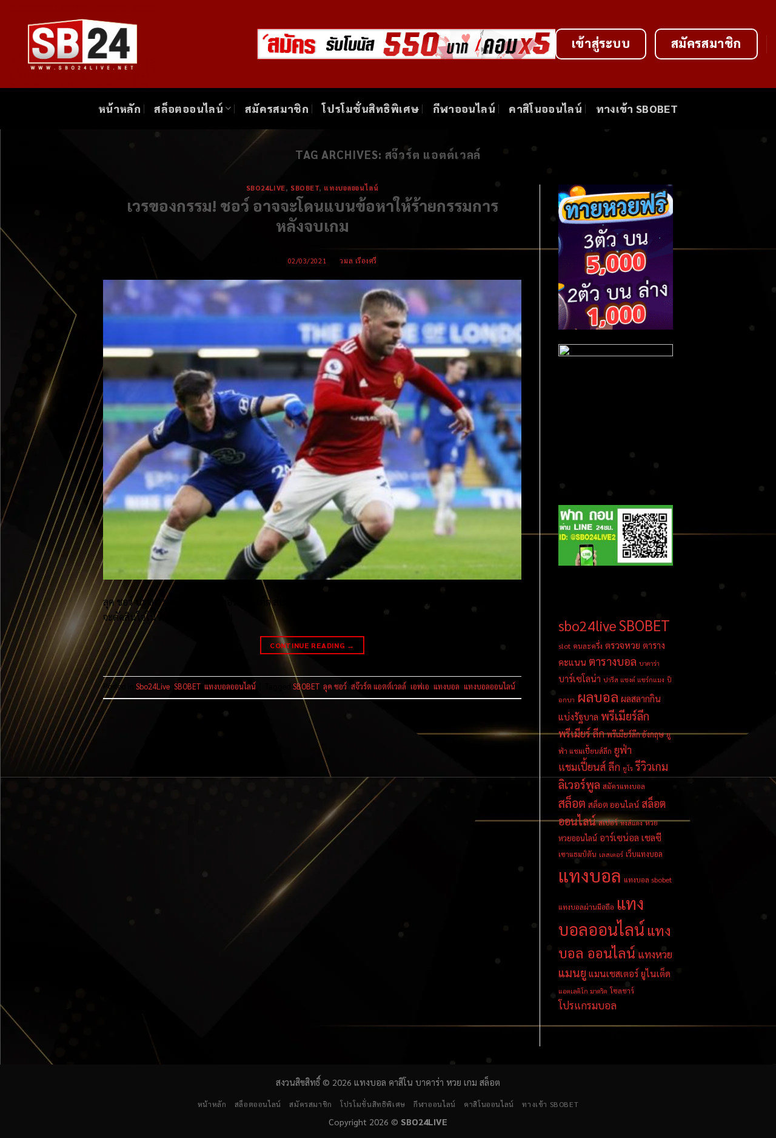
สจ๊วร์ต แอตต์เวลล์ (378, 686)
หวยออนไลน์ (577, 838)
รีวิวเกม (651, 766)
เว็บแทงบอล (644, 853)
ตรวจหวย (622, 645)
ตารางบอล (613, 661)
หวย (651, 822)
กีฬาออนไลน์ (464, 108)
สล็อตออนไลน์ (188, 108)
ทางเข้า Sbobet (637, 108)
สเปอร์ (608, 822)
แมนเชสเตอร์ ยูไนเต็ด (630, 973)
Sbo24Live (266, 187)
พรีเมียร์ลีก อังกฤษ (635, 734)
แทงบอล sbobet (648, 879)
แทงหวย (655, 954)
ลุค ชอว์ (335, 686)
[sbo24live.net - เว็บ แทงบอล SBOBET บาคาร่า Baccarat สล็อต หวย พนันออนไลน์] (124, 44)
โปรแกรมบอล (587, 1005)
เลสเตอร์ (611, 854)
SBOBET (304, 187)
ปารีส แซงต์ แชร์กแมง (633, 679)
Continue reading (312, 645)
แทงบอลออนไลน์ (351, 187)
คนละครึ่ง (588, 646)
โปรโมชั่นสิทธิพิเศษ (370, 108)
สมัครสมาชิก (277, 108)
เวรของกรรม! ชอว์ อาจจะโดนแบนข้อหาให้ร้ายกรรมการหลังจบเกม (312, 215)
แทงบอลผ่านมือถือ (586, 907)
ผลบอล (597, 696)
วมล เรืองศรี (358, 260)
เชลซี (651, 837)
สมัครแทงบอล (624, 786)
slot (564, 646)
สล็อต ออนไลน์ (613, 804)
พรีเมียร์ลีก (625, 715)
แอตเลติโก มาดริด (582, 991)
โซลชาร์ (622, 990)
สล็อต (572, 803)
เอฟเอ (419, 686)
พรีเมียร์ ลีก (581, 733)
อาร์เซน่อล (619, 837)
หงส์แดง (631, 823)
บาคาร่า (649, 663)
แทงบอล (446, 686)
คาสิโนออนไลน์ (545, 108)
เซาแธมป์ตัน (577, 854)
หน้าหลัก (119, 108)
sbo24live (587, 625)
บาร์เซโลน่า (579, 678)
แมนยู (572, 972)
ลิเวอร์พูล (579, 784)
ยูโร (628, 768)
